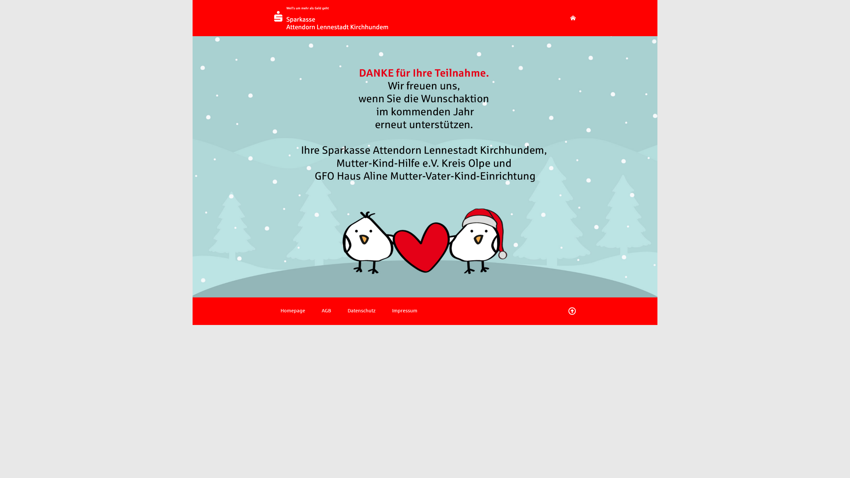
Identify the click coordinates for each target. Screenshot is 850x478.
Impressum (404, 310)
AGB (326, 310)
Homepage (293, 310)
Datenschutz (362, 310)
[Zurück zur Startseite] (573, 18)
